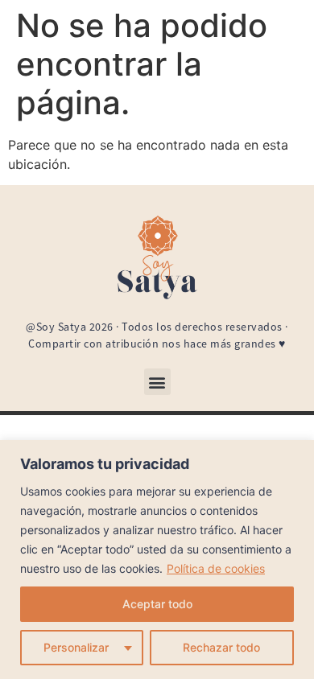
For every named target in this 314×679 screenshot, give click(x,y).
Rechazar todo (221, 647)
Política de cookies (216, 568)
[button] (157, 381)
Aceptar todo (157, 604)
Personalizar (76, 647)
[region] (157, 559)
